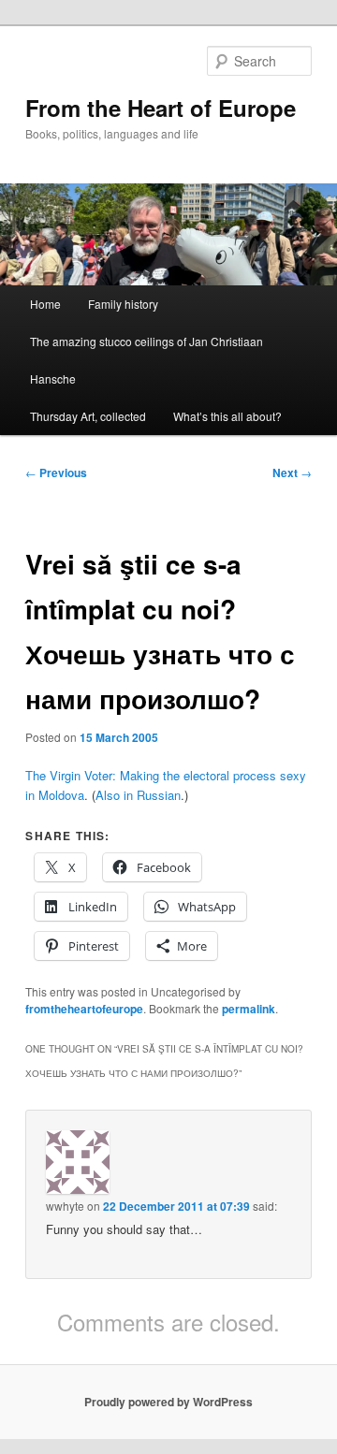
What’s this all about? (227, 416)
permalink (248, 1008)
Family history (123, 304)
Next (292, 472)
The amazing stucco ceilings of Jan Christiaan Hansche (146, 359)
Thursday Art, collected (88, 416)
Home (45, 304)
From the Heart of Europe (160, 108)
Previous (56, 472)
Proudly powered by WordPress (168, 1401)
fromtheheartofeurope (84, 1008)
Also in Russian (138, 795)
